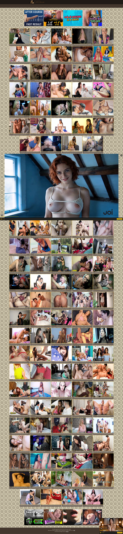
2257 (74, 530)
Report (67, 531)
